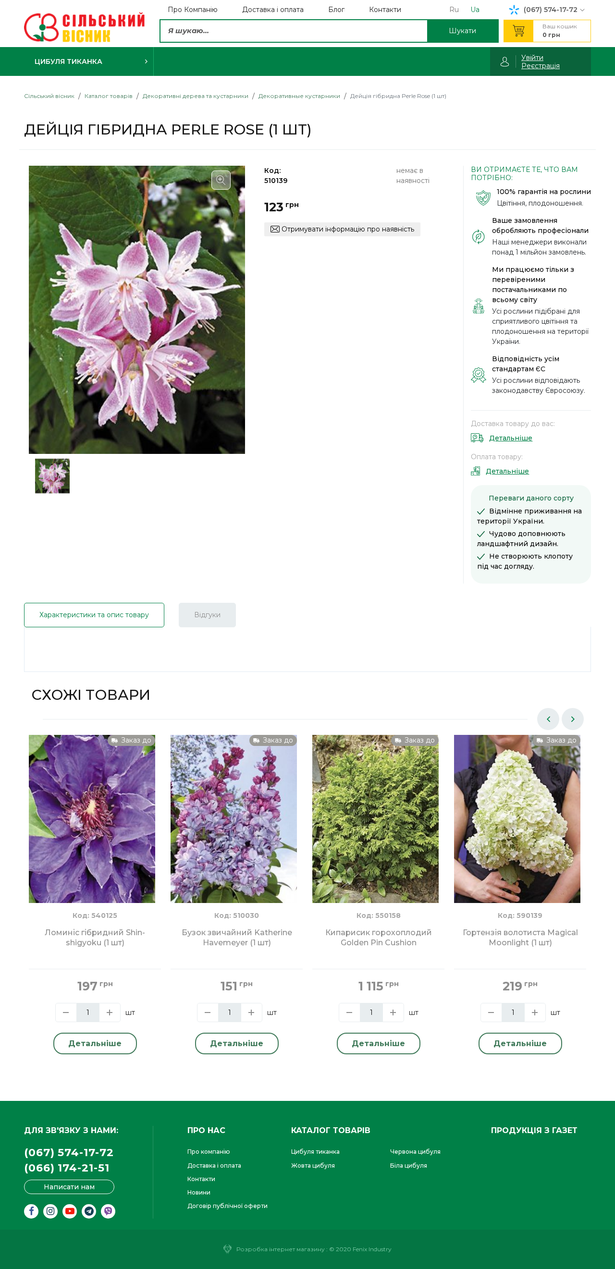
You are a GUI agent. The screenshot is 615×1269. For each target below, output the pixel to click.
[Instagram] (50, 1211)
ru (454, 9)
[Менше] (66, 1012)
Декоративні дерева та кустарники (195, 95)
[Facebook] (31, 1211)
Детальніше (510, 438)
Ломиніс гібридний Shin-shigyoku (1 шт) (95, 937)
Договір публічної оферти (227, 1205)
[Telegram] (89, 1211)
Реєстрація (540, 65)
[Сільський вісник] (84, 27)
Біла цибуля (408, 1165)
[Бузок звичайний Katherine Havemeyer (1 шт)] (234, 818)
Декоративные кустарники (299, 95)
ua (475, 9)
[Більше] (110, 1012)
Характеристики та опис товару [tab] (94, 614)
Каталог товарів (109, 95)
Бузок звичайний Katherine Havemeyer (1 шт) (237, 937)
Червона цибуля (415, 1151)
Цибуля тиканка (315, 1151)
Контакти (201, 1179)
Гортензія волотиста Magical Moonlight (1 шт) (520, 937)
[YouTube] (69, 1211)
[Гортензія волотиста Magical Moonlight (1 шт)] (517, 818)
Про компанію (208, 1151)
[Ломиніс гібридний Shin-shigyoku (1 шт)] (92, 818)
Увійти (532, 57)
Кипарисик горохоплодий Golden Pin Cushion (378, 937)
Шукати (462, 30)
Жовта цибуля (313, 1165)
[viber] (108, 1211)
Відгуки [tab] (207, 614)
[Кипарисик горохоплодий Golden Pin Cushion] (375, 818)
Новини (198, 1192)
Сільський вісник (49, 95)
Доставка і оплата (214, 1165)
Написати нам (69, 1187)
